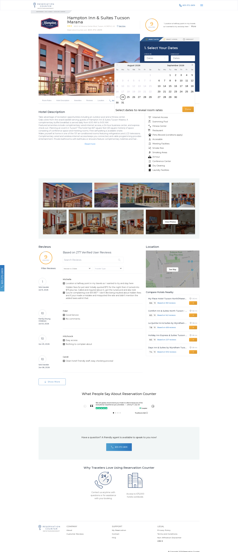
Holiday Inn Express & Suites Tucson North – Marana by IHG (167, 335)
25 (128, 97)
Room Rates (47, 100)
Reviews (89, 100)
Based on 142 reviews (166, 315)
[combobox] (77, 268)
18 (128, 91)
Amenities (78, 100)
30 (117, 102)
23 (117, 97)
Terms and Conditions (167, 534)
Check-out (175, 54)
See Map (172, 270)
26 (133, 97)
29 (150, 97)
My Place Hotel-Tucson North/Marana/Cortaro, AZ (167, 298)
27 (139, 97)
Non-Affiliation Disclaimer (169, 538)
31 (122, 102)
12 (133, 86)
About (69, 530)
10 (122, 86)
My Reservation (119, 530)
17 (122, 91)
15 (150, 86)
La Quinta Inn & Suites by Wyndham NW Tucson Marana (167, 323)
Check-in (147, 54)
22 (150, 91)
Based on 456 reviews (166, 327)
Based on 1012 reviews (166, 352)
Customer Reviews (75, 534)
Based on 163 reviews (166, 303)
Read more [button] (90, 144)
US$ (160, 541)
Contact (115, 534)
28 (144, 97)
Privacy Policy (164, 530)
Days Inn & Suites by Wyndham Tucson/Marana (167, 347)
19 (133, 91)
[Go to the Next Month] (192, 65)
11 (128, 86)
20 (139, 91)
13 (139, 86)
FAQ (114, 538)
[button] (94, 26)
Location (101, 100)
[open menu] (201, 5)
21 (144, 91)
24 (122, 97)
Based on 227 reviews (166, 340)
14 (144, 86)
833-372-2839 (189, 5)
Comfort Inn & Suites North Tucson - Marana (167, 311)
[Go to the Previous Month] (117, 65)
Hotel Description (62, 100)
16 (117, 91)
